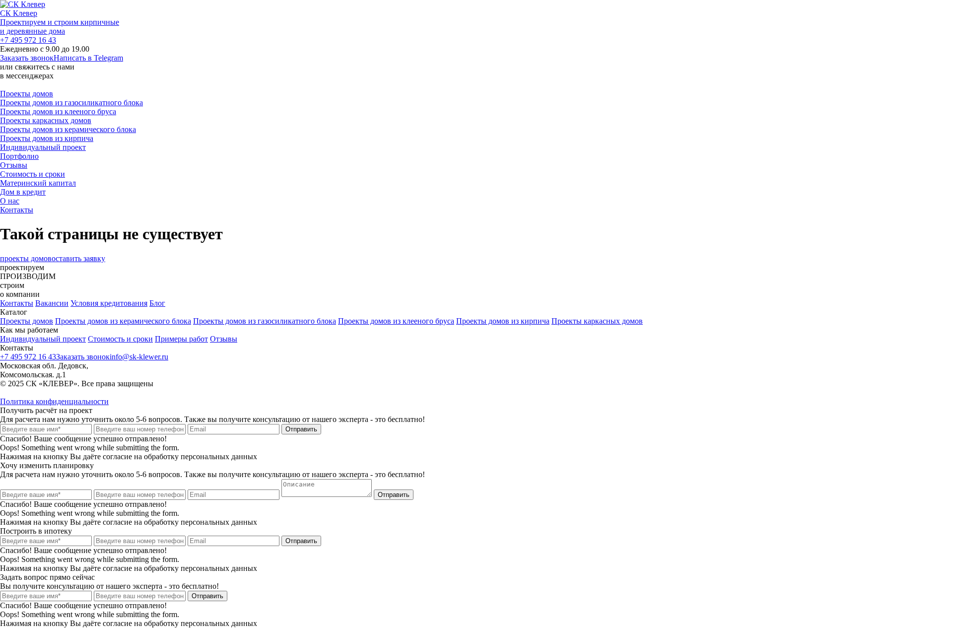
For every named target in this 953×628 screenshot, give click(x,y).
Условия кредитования (108, 303)
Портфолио (19, 156)
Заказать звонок (27, 58)
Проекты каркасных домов (45, 120)
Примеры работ (181, 339)
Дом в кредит (23, 192)
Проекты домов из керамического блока (68, 129)
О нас (9, 201)
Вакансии (51, 303)
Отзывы (13, 165)
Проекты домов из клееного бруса (58, 111)
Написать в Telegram (88, 58)
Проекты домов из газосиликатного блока (71, 102)
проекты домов (26, 258)
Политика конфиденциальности (54, 401)
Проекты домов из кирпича (46, 138)
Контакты (16, 210)
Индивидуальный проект (43, 147)
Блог (157, 303)
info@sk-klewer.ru (139, 356)
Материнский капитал (38, 183)
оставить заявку (78, 258)
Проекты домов (26, 93)
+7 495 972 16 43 (28, 40)
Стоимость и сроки (32, 174)
